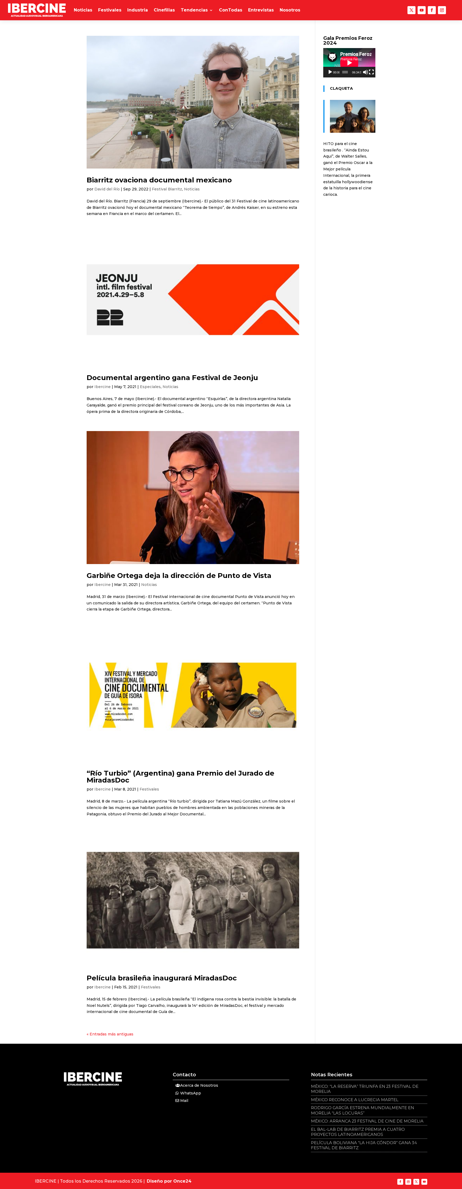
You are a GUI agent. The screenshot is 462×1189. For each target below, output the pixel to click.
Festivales (109, 10)
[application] (349, 62)
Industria (137, 10)
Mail (184, 1100)
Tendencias (194, 10)
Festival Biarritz (167, 189)
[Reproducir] (330, 72)
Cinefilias (164, 10)
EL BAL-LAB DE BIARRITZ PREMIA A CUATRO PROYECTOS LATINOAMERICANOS (358, 1132)
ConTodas (230, 10)
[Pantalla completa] (371, 72)
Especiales (150, 386)
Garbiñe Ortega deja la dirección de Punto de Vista (179, 575)
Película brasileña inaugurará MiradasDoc (162, 978)
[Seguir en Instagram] (442, 10)
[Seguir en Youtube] (422, 10)
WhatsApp (190, 1093)
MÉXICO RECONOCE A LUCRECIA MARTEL (354, 1099)
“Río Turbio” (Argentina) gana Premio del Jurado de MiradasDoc (180, 776)
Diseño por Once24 (169, 1181)
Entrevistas (261, 10)
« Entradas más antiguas (110, 1034)
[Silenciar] (365, 72)
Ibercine (102, 386)
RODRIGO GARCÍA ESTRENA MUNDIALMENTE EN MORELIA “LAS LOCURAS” (362, 1110)
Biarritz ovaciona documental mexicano (159, 180)
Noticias (83, 10)
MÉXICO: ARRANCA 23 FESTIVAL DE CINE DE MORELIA (367, 1121)
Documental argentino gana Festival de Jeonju (172, 377)
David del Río (107, 189)
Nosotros (290, 10)
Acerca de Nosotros (199, 1085)
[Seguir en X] (411, 10)
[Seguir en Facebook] (432, 10)
